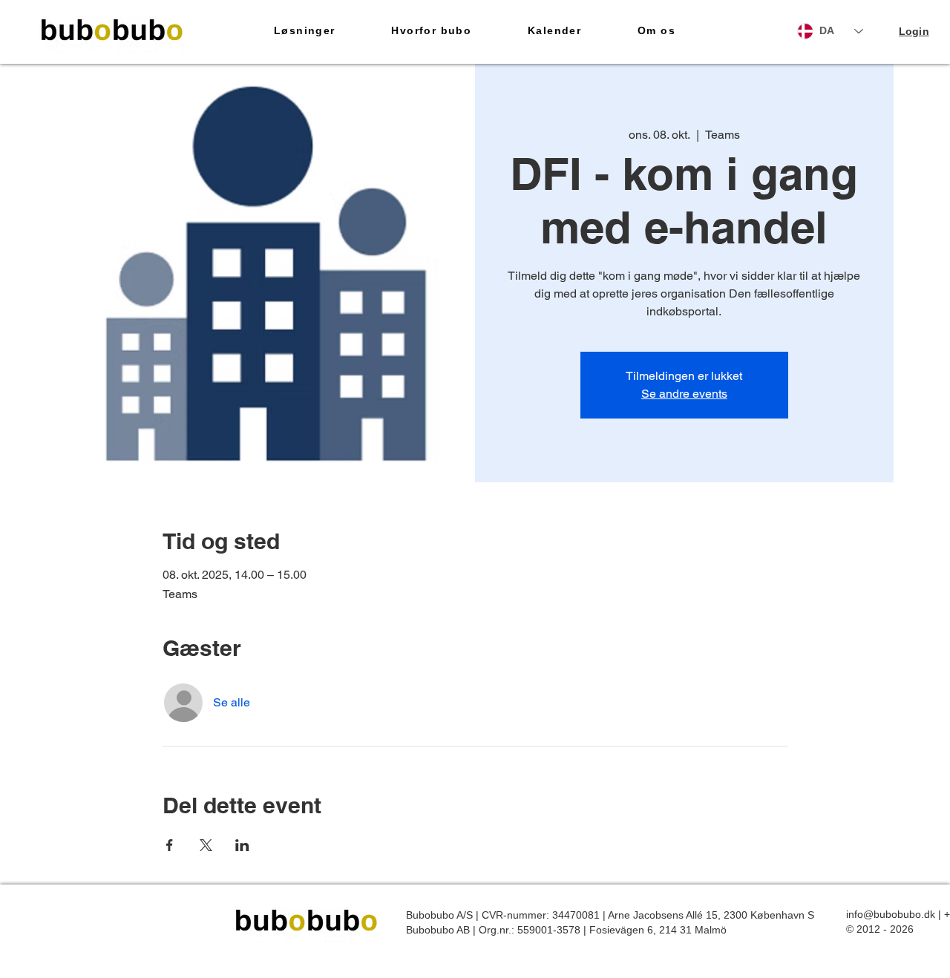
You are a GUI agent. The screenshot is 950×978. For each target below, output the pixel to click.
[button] (304, 31)
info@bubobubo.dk (890, 914)
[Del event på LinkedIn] (242, 845)
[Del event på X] (206, 845)
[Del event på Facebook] (170, 845)
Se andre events (684, 394)
